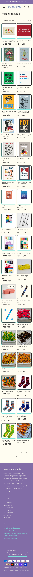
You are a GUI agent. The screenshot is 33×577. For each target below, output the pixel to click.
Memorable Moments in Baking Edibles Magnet (23, 112)
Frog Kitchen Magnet (7, 347)
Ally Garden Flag (6, 229)
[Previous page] (5, 452)
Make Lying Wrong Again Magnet (24, 40)
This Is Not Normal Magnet (6, 88)
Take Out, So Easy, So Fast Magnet (7, 183)
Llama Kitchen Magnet (23, 440)
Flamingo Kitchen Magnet (24, 324)
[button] (4, 7)
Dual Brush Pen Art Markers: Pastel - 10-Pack (8, 252)
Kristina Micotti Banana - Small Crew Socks (8, 441)
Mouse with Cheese (22, 369)
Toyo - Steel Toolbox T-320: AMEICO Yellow (23, 276)
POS (17, 567)
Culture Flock (12, 567)
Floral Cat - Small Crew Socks (23, 392)
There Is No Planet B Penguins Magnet (7, 135)
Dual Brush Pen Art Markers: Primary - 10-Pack (7, 277)
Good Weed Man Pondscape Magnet (6, 64)
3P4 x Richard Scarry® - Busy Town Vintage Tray (8, 40)
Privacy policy (17, 573)
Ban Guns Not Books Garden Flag (7, 206)
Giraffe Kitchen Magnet (8, 369)
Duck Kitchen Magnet (7, 391)
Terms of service (24, 570)
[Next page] (16, 457)
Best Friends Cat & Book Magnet (24, 159)
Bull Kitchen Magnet (22, 347)
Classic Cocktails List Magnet (7, 159)
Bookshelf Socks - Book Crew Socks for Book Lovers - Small (8, 416)
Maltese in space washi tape (23, 301)
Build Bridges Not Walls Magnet (23, 88)
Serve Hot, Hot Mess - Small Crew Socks (23, 415)
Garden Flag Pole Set (23, 229)
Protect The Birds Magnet (24, 64)
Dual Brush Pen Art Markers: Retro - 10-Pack (24, 252)
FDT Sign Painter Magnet (24, 135)
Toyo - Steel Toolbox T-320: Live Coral (8, 301)
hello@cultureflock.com (12, 528)
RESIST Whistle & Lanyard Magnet (8, 112)
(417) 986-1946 (9, 530)
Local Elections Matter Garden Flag (23, 206)
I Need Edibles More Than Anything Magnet (24, 183)
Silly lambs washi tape (7, 324)
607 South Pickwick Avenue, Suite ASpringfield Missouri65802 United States (16, 535)
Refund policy (14, 570)
